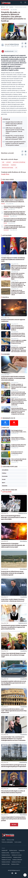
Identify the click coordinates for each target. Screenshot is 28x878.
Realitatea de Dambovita (7, 857)
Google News (5, 174)
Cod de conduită (18, 842)
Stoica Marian (23, 541)
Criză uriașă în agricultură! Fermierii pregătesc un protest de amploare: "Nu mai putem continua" (15, 143)
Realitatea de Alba (5, 852)
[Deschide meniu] (25, 3)
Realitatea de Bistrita (6, 862)
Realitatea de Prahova (16, 862)
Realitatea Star (22, 850)
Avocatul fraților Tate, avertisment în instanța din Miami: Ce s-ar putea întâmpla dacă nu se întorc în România (13, 738)
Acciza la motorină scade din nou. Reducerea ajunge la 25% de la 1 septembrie (18, 393)
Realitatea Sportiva (13, 850)
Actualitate (11, 7)
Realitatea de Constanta (17, 855)
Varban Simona (14, 44)
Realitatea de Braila (17, 857)
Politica (3, 203)
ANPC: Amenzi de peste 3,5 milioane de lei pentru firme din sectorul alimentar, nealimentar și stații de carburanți (19, 402)
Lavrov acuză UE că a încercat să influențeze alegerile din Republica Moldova (17, 328)
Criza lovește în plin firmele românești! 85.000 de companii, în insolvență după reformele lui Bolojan (13, 378)
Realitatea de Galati (6, 864)
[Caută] (21, 2)
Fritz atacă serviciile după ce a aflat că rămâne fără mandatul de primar (13, 791)
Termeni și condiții (10, 839)
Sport (5, 209)
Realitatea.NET (5, 850)
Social (5, 223)
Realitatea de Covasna (6, 859)
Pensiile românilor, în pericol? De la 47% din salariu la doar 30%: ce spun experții (18, 386)
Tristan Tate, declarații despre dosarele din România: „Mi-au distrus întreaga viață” (13, 655)
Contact (3, 839)
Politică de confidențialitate (7, 842)
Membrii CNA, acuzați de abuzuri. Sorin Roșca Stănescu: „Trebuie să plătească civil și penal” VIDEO (14, 137)
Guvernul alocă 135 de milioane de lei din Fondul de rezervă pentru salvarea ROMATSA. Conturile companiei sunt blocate (19, 411)
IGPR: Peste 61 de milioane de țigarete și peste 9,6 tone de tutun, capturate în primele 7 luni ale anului (15, 130)
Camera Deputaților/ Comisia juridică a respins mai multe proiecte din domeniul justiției (13, 818)
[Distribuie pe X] (25, 46)
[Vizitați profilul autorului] (2, 45)
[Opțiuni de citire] (25, 875)
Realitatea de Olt (23, 513)
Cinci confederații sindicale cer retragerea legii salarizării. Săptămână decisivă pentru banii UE (14, 227)
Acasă (4, 7)
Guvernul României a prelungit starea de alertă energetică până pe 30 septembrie (13, 765)
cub (3, 162)
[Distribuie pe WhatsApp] (22, 46)
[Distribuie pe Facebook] (25, 43)
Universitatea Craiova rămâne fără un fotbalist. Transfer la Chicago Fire (14, 206)
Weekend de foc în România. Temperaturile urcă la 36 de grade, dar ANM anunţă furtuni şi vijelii (13, 545)
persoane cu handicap (19, 162)
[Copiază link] (22, 43)
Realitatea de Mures (15, 864)
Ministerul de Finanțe (7, 167)
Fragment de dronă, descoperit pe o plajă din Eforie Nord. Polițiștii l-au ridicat (18, 292)
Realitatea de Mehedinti (17, 859)
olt (16, 167)
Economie (6, 216)
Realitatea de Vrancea (15, 852)
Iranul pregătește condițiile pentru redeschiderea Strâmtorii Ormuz (18, 342)
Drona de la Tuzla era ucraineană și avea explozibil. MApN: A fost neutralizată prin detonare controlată (15, 220)
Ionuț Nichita (23, 597)
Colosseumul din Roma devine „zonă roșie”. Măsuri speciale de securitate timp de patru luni (13, 710)
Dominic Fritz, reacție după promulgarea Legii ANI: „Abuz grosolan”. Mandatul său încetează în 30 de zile (18, 349)
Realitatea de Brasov (6, 855)
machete (13, 165)
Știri (7, 7)
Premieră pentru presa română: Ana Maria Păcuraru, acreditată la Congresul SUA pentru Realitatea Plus (14, 627)
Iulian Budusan (23, 762)
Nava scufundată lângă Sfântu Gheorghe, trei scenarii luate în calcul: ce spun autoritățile (13, 517)
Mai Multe (14, 824)
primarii (9, 162)
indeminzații (5, 165)
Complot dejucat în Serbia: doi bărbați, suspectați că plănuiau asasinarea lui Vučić (14, 123)
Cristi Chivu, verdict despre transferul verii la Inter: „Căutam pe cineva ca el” (12, 600)
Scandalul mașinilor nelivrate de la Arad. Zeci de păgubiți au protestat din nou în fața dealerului (13, 682)
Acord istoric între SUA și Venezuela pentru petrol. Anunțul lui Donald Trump (18, 335)
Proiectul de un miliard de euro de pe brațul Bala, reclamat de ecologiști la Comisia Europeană (12, 573)
